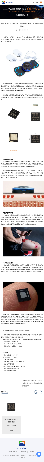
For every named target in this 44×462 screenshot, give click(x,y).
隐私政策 (32, 452)
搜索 (37, 2)
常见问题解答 (13, 452)
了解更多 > (11, 430)
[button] (36, 392)
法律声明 (23, 452)
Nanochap (5, 9)
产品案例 (12, 9)
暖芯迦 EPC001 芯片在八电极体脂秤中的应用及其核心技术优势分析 (32, 383)
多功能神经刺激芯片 (11, 419)
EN (33, 2)
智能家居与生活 (21, 9)
